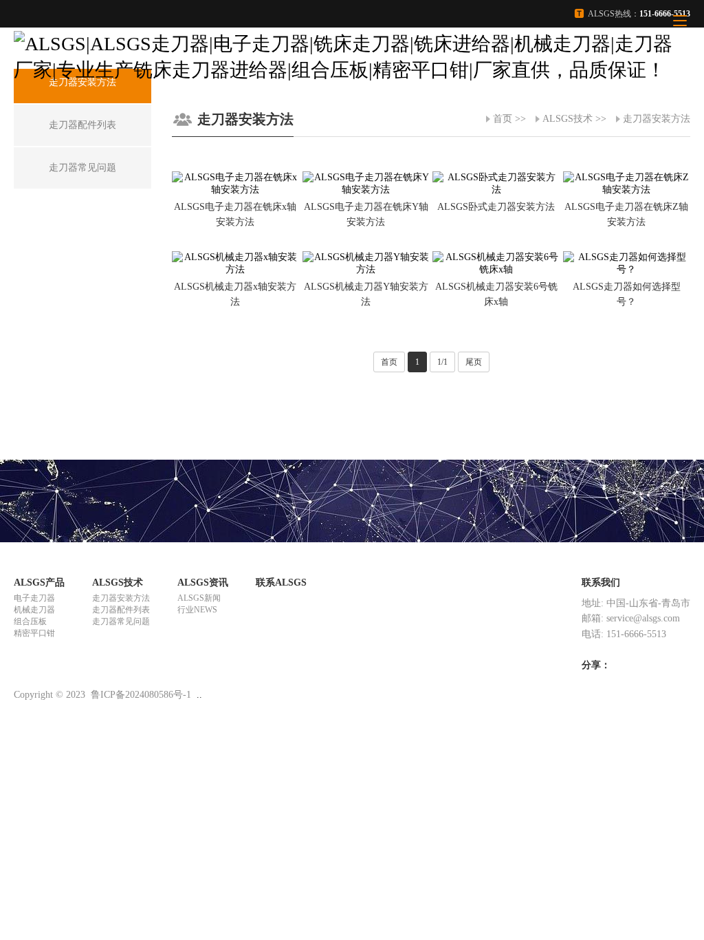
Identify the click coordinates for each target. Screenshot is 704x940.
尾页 (473, 362)
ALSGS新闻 (199, 598)
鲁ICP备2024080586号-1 (141, 695)
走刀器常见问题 (121, 621)
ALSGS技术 (567, 119)
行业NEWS (197, 610)
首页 (502, 119)
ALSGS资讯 (202, 582)
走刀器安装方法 (656, 119)
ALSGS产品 (39, 582)
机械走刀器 (34, 610)
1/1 (442, 362)
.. (199, 695)
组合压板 (30, 621)
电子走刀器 (34, 598)
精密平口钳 (34, 633)
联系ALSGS (281, 582)
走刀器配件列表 (121, 610)
